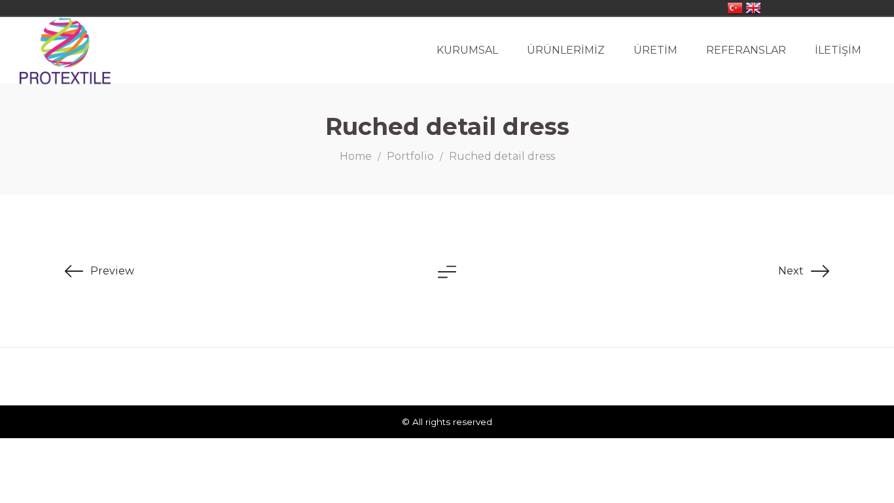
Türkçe (735, 8)
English (753, 8)
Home (356, 156)
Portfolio (410, 156)
